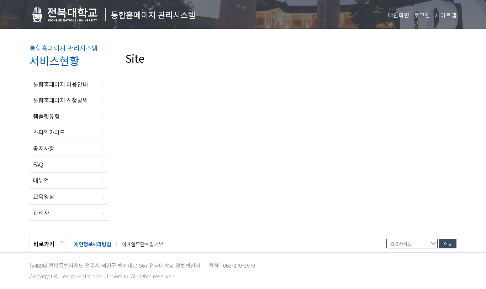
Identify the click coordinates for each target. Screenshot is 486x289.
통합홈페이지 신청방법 (60, 100)
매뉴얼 (41, 180)
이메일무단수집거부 (142, 244)
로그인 (422, 15)
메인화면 (398, 15)
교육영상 (43, 196)
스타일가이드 (49, 132)
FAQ (38, 164)
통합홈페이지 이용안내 (60, 84)
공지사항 (43, 148)
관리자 (41, 212)
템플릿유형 (46, 116)
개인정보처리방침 (92, 244)
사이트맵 (445, 15)
